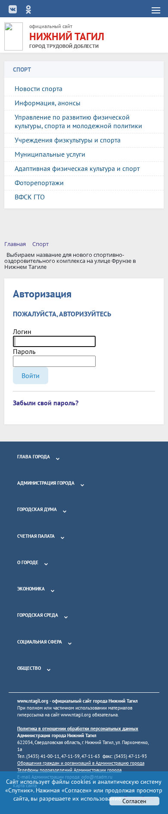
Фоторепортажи (39, 182)
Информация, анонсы (48, 102)
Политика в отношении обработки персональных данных (77, 729)
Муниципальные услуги (50, 154)
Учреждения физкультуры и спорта (68, 140)
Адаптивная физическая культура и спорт (77, 168)
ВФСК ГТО (30, 196)
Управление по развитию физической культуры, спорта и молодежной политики (78, 121)
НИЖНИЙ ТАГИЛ (66, 36)
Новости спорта (38, 88)
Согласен (134, 801)
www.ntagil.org (32, 701)
